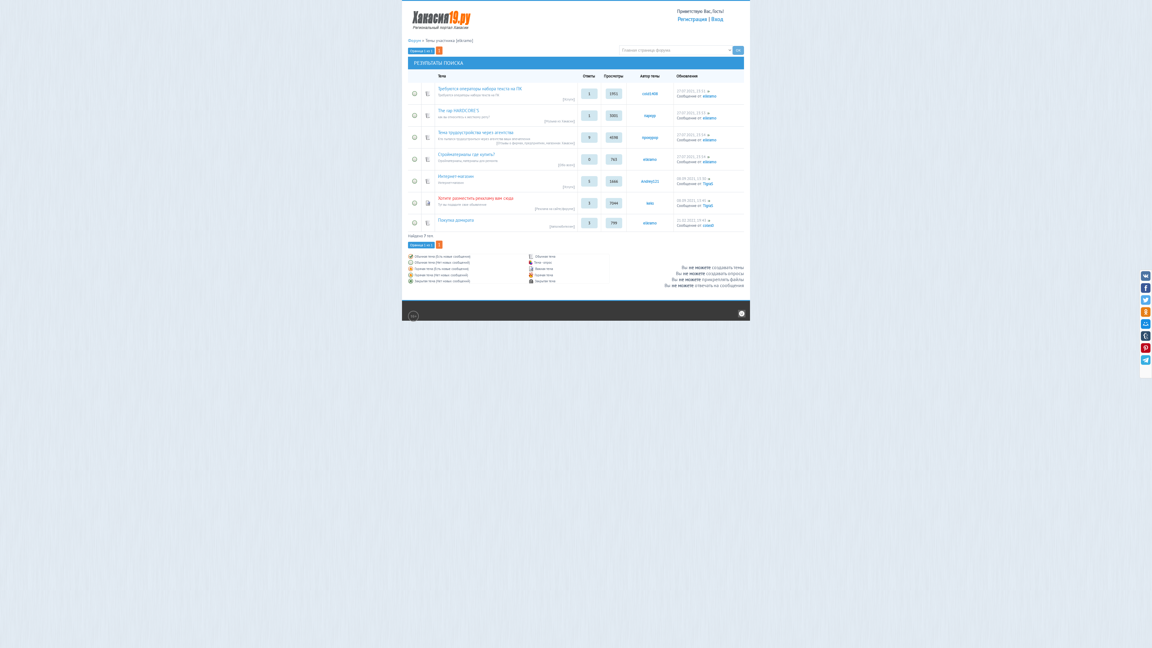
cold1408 (650, 93)
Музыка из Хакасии (559, 121)
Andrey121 (650, 181)
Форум (414, 40)
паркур (650, 115)
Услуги (568, 99)
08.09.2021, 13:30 (691, 178)
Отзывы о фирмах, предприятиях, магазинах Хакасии (535, 143)
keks (650, 203)
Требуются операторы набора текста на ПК (480, 89)
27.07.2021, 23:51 (691, 91)
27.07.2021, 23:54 (691, 134)
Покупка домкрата (456, 220)
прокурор (650, 137)
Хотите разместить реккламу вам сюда (475, 198)
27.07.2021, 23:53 (691, 113)
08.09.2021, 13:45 (691, 200)
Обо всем (566, 165)
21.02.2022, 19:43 (691, 220)
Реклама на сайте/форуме (554, 209)
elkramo (709, 96)
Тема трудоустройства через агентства (475, 132)
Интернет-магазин (456, 176)
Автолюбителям (562, 226)
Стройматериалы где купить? (466, 154)
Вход (717, 19)
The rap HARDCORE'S (458, 110)
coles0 (708, 225)
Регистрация (692, 19)
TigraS (708, 183)
